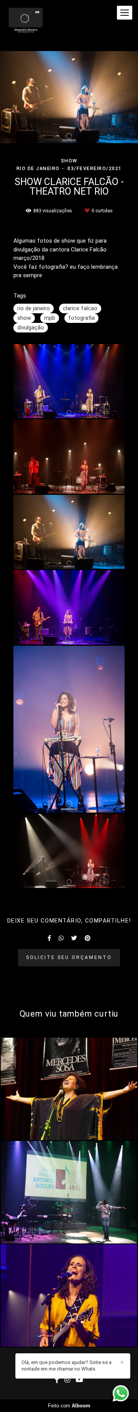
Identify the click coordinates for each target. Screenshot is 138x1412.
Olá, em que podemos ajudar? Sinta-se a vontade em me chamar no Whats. (66, 1365)
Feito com (69, 1406)
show (24, 317)
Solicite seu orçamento (69, 957)
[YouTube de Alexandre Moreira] (79, 1380)
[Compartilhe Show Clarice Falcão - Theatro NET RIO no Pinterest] (87, 938)
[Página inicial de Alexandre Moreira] (26, 21)
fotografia (81, 317)
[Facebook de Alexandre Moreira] (57, 1380)
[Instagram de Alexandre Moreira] (67, 1380)
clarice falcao (80, 308)
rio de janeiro (33, 308)
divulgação (30, 327)
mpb (49, 317)
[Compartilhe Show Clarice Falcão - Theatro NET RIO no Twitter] (74, 938)
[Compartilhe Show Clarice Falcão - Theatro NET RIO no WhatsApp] (61, 938)
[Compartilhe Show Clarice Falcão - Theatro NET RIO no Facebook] (49, 938)
